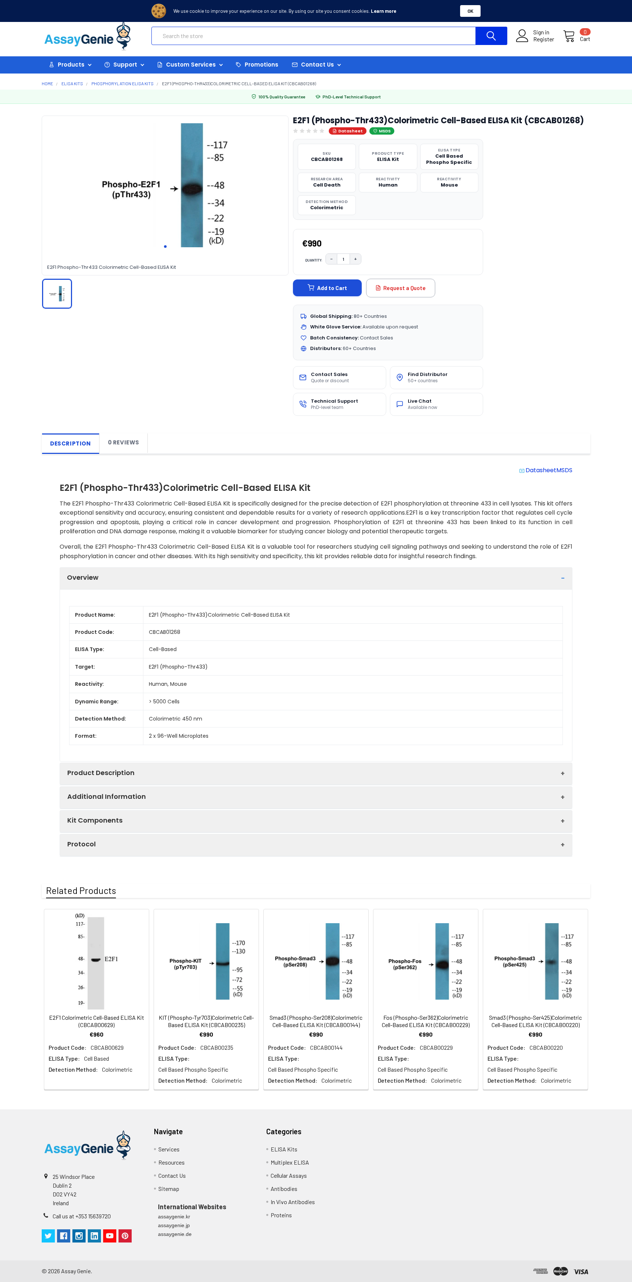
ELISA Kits (284, 1149)
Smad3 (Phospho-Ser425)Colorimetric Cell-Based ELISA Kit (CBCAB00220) (535, 1021)
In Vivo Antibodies (293, 1201)
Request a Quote (404, 288)
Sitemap (168, 1188)
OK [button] (470, 11)
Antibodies (284, 1188)
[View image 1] (57, 293)
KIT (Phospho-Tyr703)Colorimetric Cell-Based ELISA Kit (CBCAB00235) (206, 1021)
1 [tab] (165, 246)
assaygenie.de (175, 1234)
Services (169, 1149)
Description (70, 443)
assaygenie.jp (174, 1225)
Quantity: (314, 260)
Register (543, 39)
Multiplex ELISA (290, 1162)
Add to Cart (332, 288)
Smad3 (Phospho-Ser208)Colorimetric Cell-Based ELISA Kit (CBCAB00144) (316, 1021)
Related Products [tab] (81, 890)
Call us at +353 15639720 (82, 1216)
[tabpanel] (165, 185)
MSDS (385, 131)
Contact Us (172, 1175)
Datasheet (350, 131)
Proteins (281, 1214)
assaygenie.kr (174, 1216)
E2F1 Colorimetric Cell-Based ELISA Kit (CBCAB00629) (96, 1021)
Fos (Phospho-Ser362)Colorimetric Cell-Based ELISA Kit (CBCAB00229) (426, 1021)
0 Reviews (123, 442)
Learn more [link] (383, 11)
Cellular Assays (289, 1175)
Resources (171, 1162)
